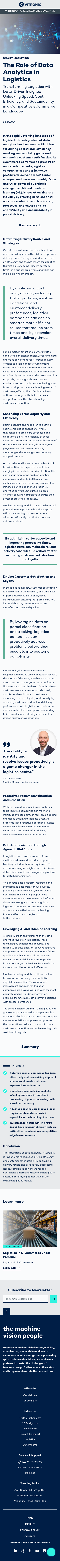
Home (30, 1518)
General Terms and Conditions (30, 1542)
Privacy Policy (30, 1530)
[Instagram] (44, 1551)
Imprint (30, 1524)
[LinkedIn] (15, 1551)
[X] (30, 1551)
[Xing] (22, 1551)
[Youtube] (37, 1551)
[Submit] (53, 1299)
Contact (30, 1536)
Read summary (28, 225)
